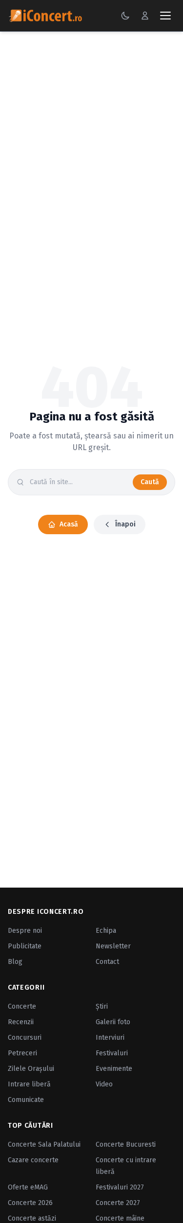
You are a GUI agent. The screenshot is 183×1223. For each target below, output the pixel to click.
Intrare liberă (29, 1084)
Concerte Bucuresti (126, 1144)
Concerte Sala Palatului (44, 1144)
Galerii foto (113, 1022)
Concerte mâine (120, 1218)
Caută (150, 482)
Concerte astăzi (32, 1218)
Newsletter (113, 946)
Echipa (106, 930)
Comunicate (26, 1100)
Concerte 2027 (118, 1203)
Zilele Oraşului (31, 1069)
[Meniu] (165, 15)
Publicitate (24, 946)
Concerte (22, 1006)
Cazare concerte (33, 1160)
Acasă (69, 524)
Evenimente (114, 1069)
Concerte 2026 (30, 1203)
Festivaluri (112, 1053)
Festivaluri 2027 (120, 1187)
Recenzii (21, 1022)
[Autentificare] (145, 15)
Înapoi (125, 524)
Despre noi (25, 930)
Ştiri (102, 1006)
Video (104, 1084)
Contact (107, 962)
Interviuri (110, 1037)
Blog (15, 962)
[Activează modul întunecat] (125, 15)
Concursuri (24, 1037)
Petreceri (22, 1053)
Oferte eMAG (28, 1187)
